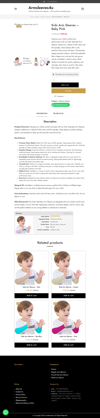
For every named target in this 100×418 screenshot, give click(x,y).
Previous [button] (14, 62)
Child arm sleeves (64, 101)
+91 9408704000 (52, 1)
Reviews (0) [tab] (58, 113)
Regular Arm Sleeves (58, 372)
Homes (53, 369)
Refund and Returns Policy (25, 403)
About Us (19, 389)
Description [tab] (42, 113)
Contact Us (19, 392)
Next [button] (48, 62)
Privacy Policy (20, 394)
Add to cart (65, 85)
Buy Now (68, 91)
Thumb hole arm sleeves (59, 375)
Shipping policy (21, 400)
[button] (6, 412)
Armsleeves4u (41, 7)
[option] (31, 40)
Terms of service (21, 397)
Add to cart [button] (31, 295)
